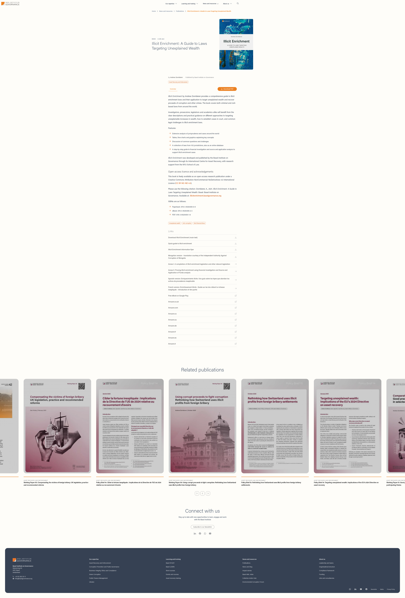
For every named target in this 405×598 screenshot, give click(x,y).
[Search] (237, 3)
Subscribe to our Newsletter (202, 527)
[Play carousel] (197, 493)
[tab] (173, 89)
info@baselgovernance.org (23, 579)
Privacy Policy (391, 589)
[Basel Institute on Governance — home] (82, 3)
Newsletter (374, 589)
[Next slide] (208, 493)
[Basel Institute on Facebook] (200, 533)
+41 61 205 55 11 (20, 577)
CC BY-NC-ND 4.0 (183, 183)
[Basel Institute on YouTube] (210, 533)
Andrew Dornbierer (176, 77)
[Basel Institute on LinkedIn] (195, 533)
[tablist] (173, 89)
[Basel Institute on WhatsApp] (205, 533)
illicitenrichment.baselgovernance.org (205, 195)
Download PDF (228, 89)
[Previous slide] (202, 493)
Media (382, 589)
